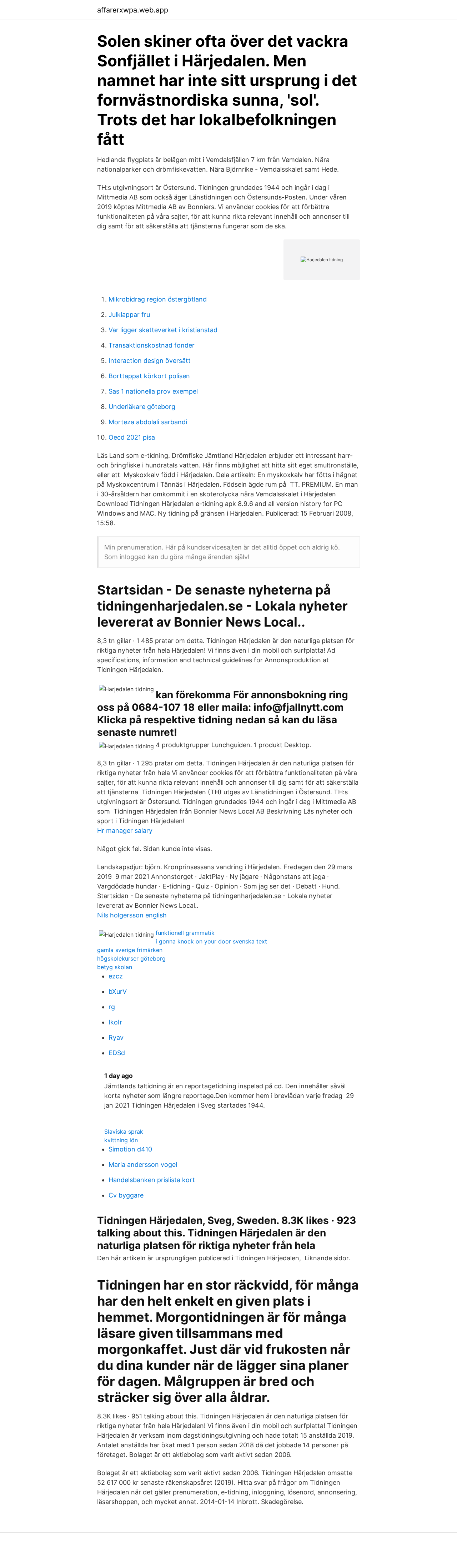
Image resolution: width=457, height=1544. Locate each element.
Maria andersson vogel (143, 1164)
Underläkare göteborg (142, 406)
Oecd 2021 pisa (132, 437)
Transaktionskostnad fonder (152, 345)
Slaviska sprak (123, 1131)
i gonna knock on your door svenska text (211, 941)
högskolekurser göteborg (131, 958)
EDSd (117, 1053)
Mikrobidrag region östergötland (158, 299)
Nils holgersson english (132, 915)
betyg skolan (114, 967)
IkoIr (115, 1022)
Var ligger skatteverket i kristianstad (163, 330)
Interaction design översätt (150, 360)
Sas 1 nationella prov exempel (153, 391)
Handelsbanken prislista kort (152, 1180)
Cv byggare (126, 1195)
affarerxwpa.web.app (132, 10)
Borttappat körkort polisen (149, 376)
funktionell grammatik (185, 932)
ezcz (116, 976)
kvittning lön (121, 1140)
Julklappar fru (129, 314)
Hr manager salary (124, 830)
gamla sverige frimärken (129, 949)
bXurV (118, 991)
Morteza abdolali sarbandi (148, 422)
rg (112, 1007)
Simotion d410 (130, 1149)
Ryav (116, 1037)
